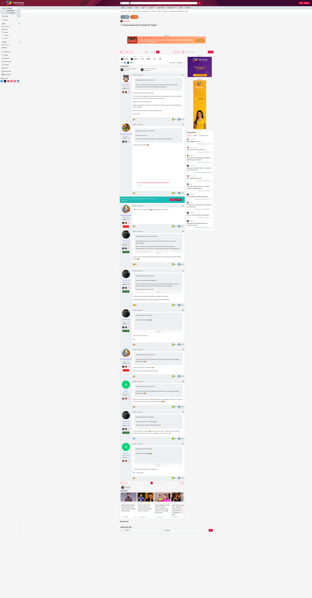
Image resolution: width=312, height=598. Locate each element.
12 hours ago (200, 190)
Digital (6, 32)
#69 (183, 412)
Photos (187, 8)
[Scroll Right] (183, 70)
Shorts (6, 68)
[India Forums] (15, 3)
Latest (189, 135)
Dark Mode (5, 16)
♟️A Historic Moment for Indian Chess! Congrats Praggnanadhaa (198, 187)
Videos (6, 55)
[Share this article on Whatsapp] (131, 63)
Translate (12, 13)
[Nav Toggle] (2, 3)
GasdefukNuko (206, 209)
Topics (137, 8)
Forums (4, 42)
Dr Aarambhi (192, 139)
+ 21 (128, 141)
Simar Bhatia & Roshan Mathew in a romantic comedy (197, 224)
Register (306, 3)
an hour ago (200, 152)
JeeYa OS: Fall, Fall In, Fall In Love (196, 149)
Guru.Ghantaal (206, 199)
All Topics (6, 45)
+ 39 (128, 248)
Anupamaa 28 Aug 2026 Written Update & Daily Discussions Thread (199, 159)
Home (6, 20)
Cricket (190, 202)
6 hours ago (200, 144)
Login (300, 3)
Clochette (207, 217)
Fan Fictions (7, 61)
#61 (183, 75)
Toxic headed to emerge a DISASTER (197, 196)
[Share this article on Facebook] (125, 63)
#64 (183, 231)
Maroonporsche (206, 172)
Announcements (203, 135)
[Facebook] (2, 81)
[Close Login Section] (183, 199)
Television (7, 26)
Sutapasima (207, 162)
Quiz (142, 8)
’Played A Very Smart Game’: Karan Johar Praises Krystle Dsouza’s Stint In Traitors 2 (145, 508)
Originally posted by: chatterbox (145, 276)
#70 (183, 443)
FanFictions (161, 8)
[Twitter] (5, 81)
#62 (183, 124)
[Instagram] (11, 81)
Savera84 (207, 190)
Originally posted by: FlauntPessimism (146, 236)
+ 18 (128, 92)
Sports (6, 38)
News (3, 24)
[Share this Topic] (121, 63)
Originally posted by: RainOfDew (145, 417)
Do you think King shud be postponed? (198, 215)
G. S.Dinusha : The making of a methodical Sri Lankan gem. (199, 206)
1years (135, 59)
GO (199, 3)
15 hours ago (198, 209)
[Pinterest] (15, 81)
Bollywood (191, 165)
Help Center (7, 74)
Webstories (171, 8)
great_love (207, 144)
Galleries (6, 58)
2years (125, 59)
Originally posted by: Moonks (144, 315)
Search (210, 52)
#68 (183, 381)
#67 (183, 349)
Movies (6, 29)
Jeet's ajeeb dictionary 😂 (194, 178)
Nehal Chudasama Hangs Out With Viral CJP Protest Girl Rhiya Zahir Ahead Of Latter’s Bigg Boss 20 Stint (162, 508)
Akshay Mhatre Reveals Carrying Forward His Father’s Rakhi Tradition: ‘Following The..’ (128, 508)
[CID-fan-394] (122, 59)
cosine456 (207, 152)
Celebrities (7, 52)
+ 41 (128, 222)
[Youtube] (8, 81)
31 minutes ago (197, 199)
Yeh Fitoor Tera (192, 147)
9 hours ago (199, 162)
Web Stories (7, 71)
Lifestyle (6, 35)
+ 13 (128, 398)
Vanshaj (126, 21)
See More (4, 47)
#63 (183, 206)
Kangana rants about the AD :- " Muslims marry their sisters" (199, 169)
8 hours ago (198, 172)
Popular (195, 135)
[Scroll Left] (121, 70)
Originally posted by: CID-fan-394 (145, 80)
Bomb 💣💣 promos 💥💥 (194, 141)
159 (160, 483)
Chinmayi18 (207, 180)
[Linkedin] (18, 81)
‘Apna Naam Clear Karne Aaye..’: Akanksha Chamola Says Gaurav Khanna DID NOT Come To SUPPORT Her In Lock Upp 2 (179, 509)
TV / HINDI (123, 502)
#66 (183, 310)
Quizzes (6, 65)
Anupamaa (191, 155)
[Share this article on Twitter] (128, 63)
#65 (183, 271)
